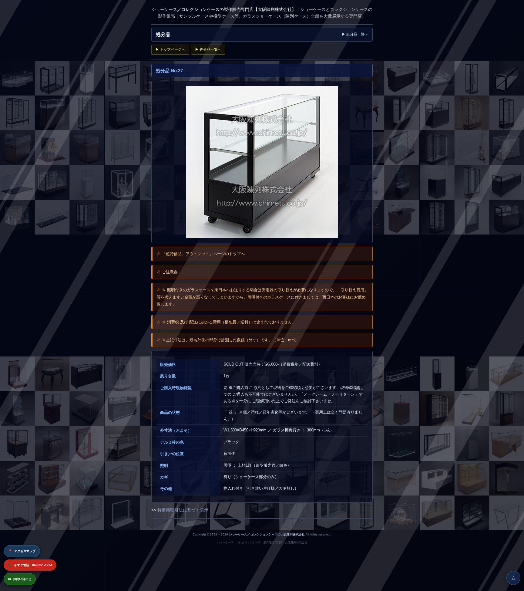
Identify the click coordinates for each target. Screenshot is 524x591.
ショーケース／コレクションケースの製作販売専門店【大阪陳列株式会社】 (224, 9)
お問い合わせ (19, 579)
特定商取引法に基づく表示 (182, 510)
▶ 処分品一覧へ (355, 34)
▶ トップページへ (170, 49)
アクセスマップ (21, 551)
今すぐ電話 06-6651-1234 (30, 565)
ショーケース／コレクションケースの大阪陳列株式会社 (267, 534)
